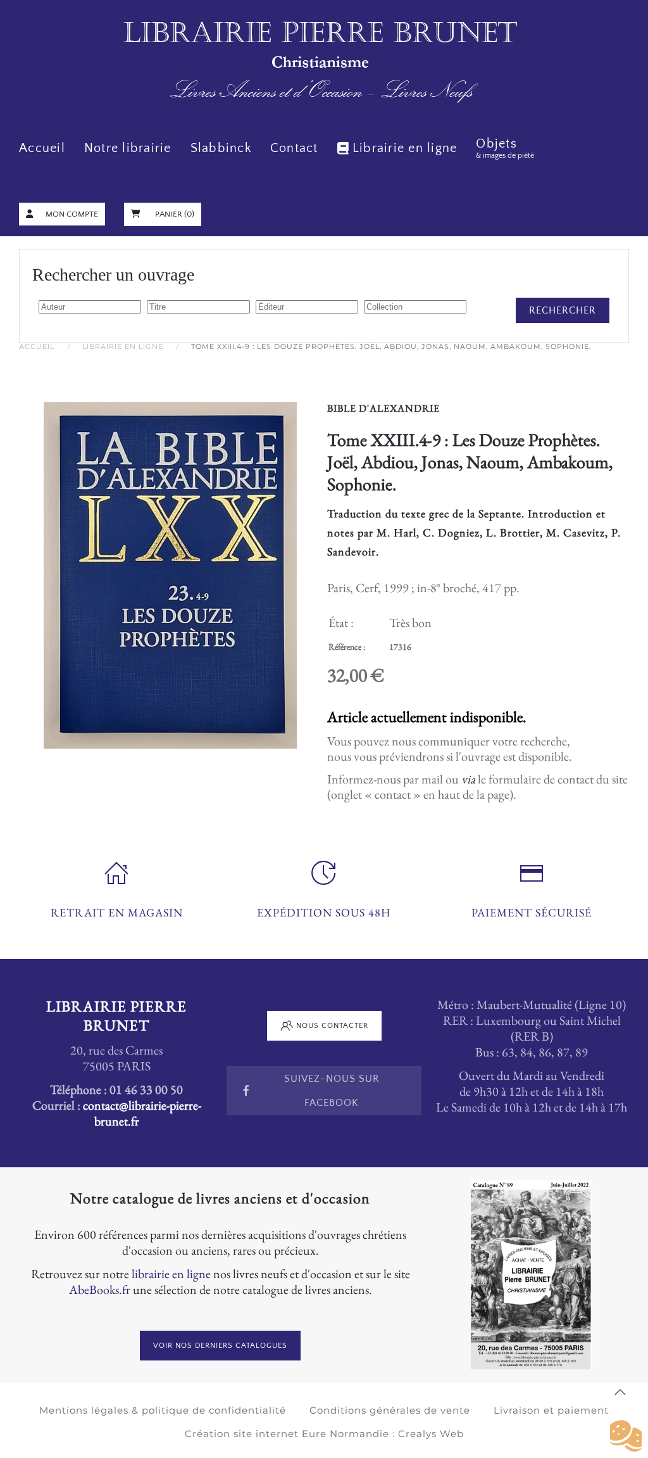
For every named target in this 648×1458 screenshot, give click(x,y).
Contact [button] (294, 148)
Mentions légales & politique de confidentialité (162, 1410)
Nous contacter (332, 1026)
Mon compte (72, 214)
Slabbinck (220, 148)
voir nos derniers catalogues (220, 1345)
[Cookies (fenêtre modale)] (626, 1436)
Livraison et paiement (551, 1410)
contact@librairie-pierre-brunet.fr (142, 1113)
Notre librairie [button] (127, 148)
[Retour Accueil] (324, 63)
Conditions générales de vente (389, 1410)
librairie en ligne (171, 1273)
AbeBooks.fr (99, 1289)
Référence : (346, 646)
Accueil (42, 148)
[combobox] (90, 307)
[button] (620, 1392)
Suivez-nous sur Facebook (332, 1090)
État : (341, 622)
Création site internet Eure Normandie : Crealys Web (324, 1434)
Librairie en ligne (405, 148)
